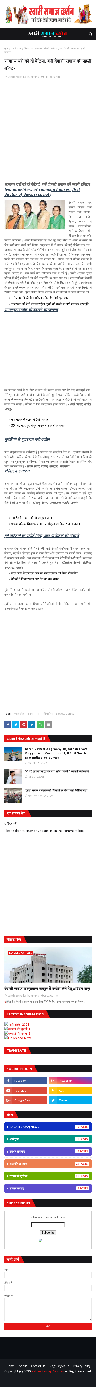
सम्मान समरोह (44, 1188)
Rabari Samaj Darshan (48, 1371)
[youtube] (25, 1090)
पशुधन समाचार (44, 1151)
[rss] (70, 1090)
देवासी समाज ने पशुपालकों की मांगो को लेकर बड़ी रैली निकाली (56, 790)
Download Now (19, 1038)
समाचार (30, 714)
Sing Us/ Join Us (59, 1366)
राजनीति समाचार (44, 1164)
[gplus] (25, 1100)
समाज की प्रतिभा (45, 714)
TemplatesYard (60, 1381)
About (23, 1366)
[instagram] (70, 1080)
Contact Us (38, 1366)
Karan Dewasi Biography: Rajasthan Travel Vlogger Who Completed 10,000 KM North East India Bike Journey (56, 753)
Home (11, 1366)
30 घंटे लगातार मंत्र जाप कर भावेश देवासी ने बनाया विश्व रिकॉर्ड (57, 771)
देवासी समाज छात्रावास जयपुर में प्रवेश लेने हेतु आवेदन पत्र (47, 988)
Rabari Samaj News (44, 1127)
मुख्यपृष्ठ (8, 48)
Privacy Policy (81, 1366)
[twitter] (70, 1100)
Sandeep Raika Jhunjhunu (23, 77)
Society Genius (23, 48)
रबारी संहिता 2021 (18, 1024)
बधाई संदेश (19, 714)
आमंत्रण (44, 1139)
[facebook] (25, 1080)
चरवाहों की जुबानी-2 (19, 1033)
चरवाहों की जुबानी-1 (19, 1029)
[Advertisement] (48, 134)
